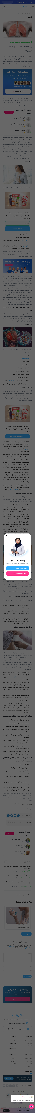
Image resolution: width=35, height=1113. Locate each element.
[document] (17, 556)
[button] (6, 536)
